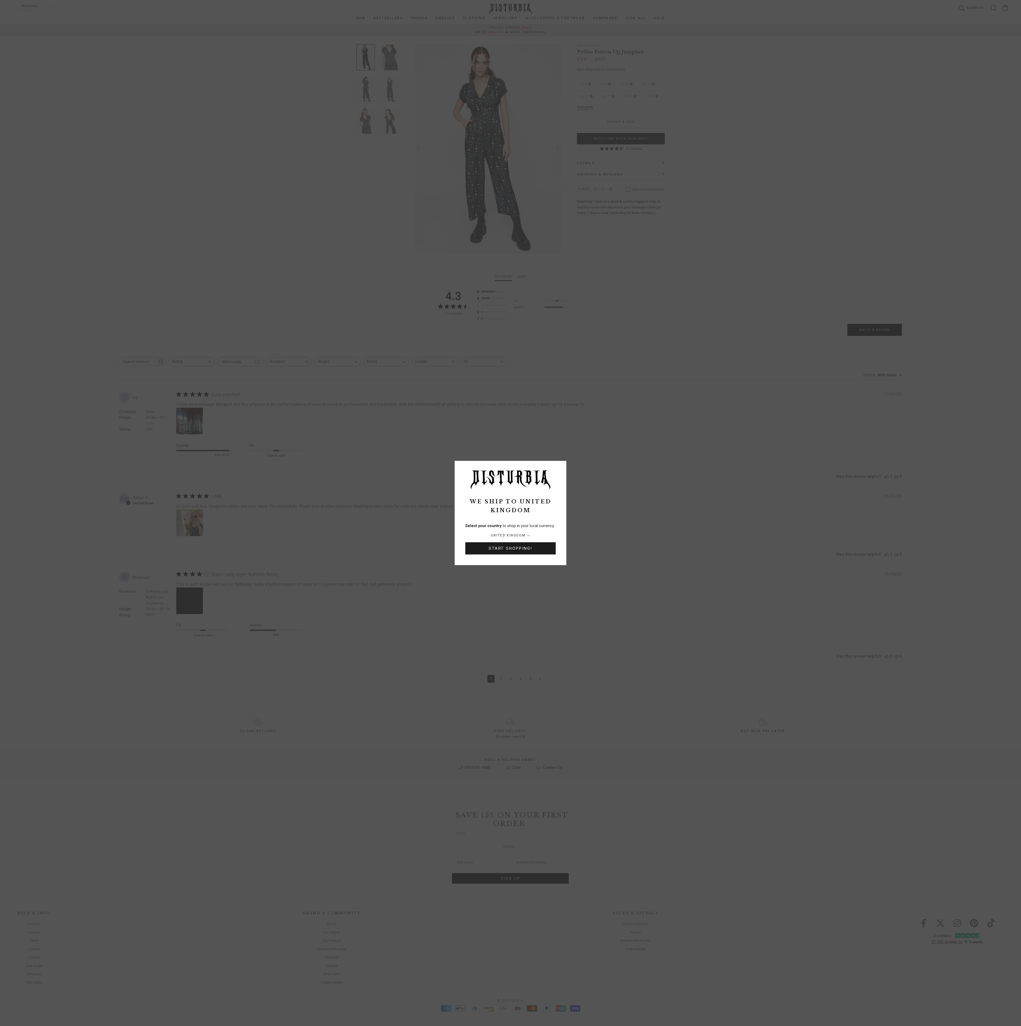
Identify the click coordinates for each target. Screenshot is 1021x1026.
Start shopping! (510, 548)
